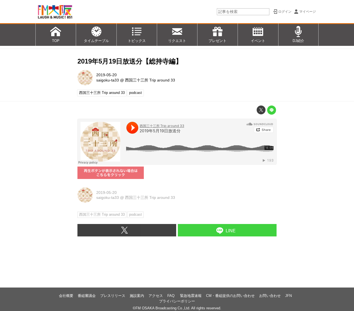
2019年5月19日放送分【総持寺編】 (129, 61)
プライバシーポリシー (177, 301)
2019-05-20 (106, 75)
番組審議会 (87, 296)
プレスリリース (112, 296)
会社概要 (66, 296)
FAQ (171, 296)
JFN (288, 296)
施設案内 (137, 296)
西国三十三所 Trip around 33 (150, 80)
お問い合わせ (270, 296)
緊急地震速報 (191, 296)
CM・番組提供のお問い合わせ (230, 296)
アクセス (156, 296)
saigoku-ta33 (107, 80)
